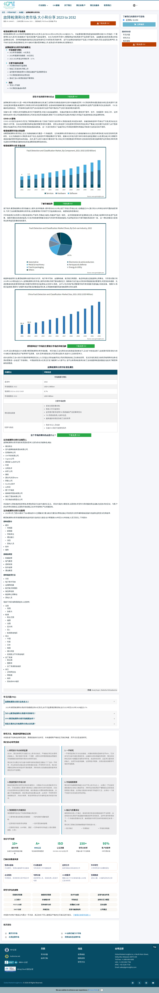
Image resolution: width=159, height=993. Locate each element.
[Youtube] (153, 983)
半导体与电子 (11, 12)
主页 (3, 12)
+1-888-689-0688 (128, 959)
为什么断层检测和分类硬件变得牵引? (20, 713)
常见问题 (126, 34)
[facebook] (146, 983)
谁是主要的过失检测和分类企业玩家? (20, 723)
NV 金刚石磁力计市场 (73, 933)
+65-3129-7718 (125, 964)
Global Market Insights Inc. (13, 983)
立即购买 (140, 24)
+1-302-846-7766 (125, 962)
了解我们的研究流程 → (82, 915)
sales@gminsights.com (128, 967)
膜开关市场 (13, 933)
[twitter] (139, 983)
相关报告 (126, 41)
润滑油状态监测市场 (72, 937)
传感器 (21, 12)
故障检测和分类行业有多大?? (17, 701)
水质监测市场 (14, 937)
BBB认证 (37, 848)
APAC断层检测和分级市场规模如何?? (20, 718)
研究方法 (126, 38)
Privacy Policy (93, 990)
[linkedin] (132, 983)
